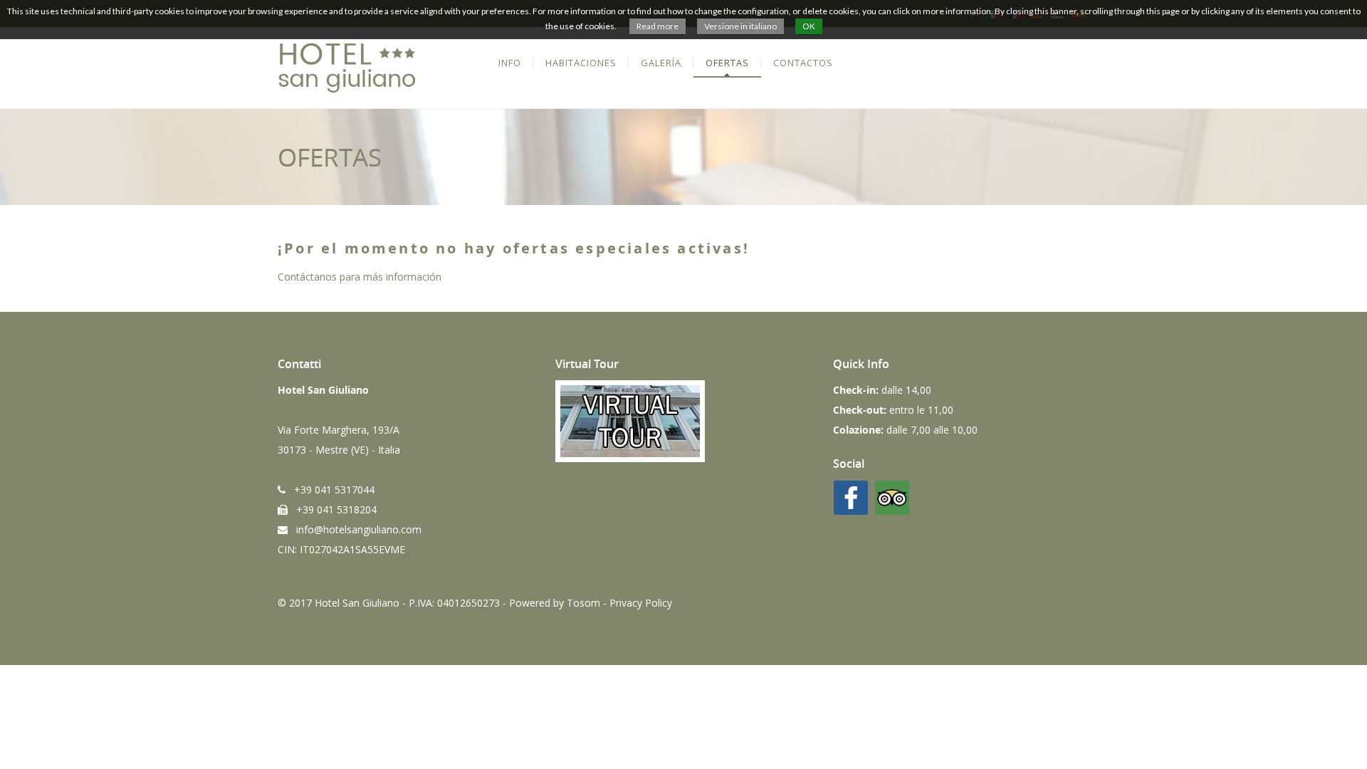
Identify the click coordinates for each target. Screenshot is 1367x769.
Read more (658, 26)
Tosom (583, 603)
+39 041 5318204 (332, 509)
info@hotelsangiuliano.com (354, 529)
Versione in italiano (740, 26)
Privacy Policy (640, 603)
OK (808, 26)
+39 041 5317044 (330, 489)
